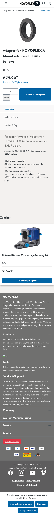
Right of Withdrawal (27, 485)
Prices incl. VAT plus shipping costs (18, 82)
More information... (30, 498)
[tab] (27, 109)
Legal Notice (18, 480)
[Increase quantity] (15, 91)
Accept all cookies (28, 510)
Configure (41, 503)
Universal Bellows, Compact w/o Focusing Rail (25, 255)
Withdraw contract (12, 441)
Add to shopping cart (35, 94)
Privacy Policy (33, 480)
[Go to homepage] (27, 3)
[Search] (43, 3)
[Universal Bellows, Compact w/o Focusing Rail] (27, 238)
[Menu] (6, 3)
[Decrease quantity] (6, 91)
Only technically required (21, 503)
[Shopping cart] (49, 3)
